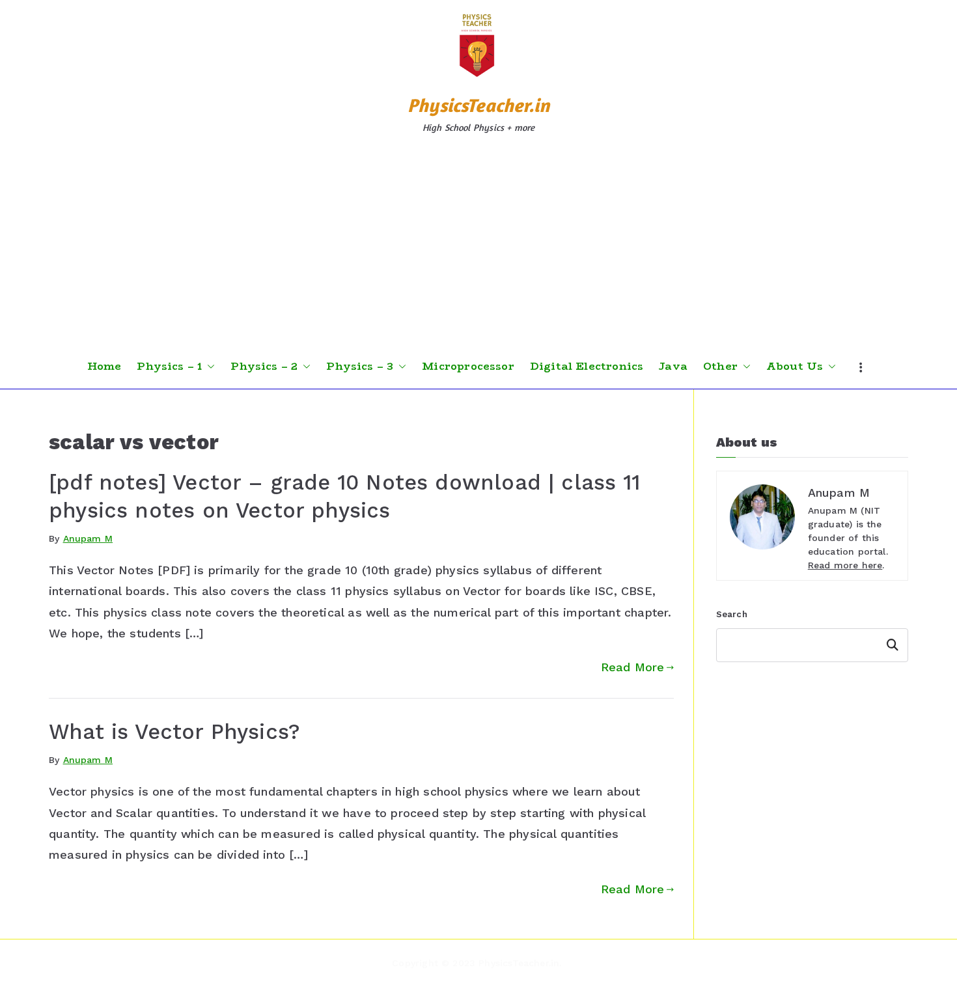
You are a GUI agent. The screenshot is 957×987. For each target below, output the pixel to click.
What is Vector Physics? (174, 731)
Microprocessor (468, 366)
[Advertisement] (478, 247)
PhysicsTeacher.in (478, 105)
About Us (794, 366)
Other (720, 366)
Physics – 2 (264, 366)
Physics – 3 (359, 366)
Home (104, 366)
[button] (208, 366)
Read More (633, 667)
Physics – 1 (169, 366)
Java (673, 366)
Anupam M (88, 538)
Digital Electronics (586, 366)
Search (731, 614)
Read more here (845, 565)
